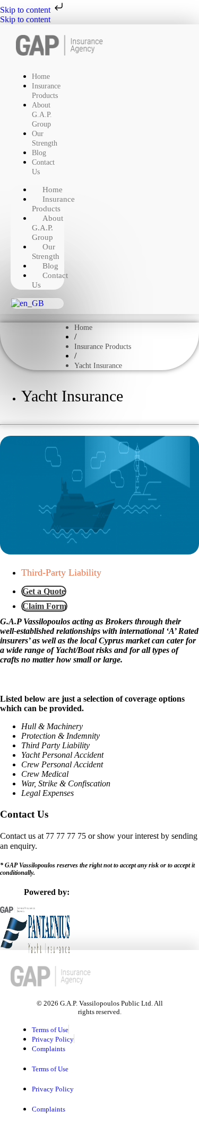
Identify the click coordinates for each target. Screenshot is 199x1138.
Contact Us (43, 167)
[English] (27, 303)
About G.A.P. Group (42, 114)
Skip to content (26, 9)
